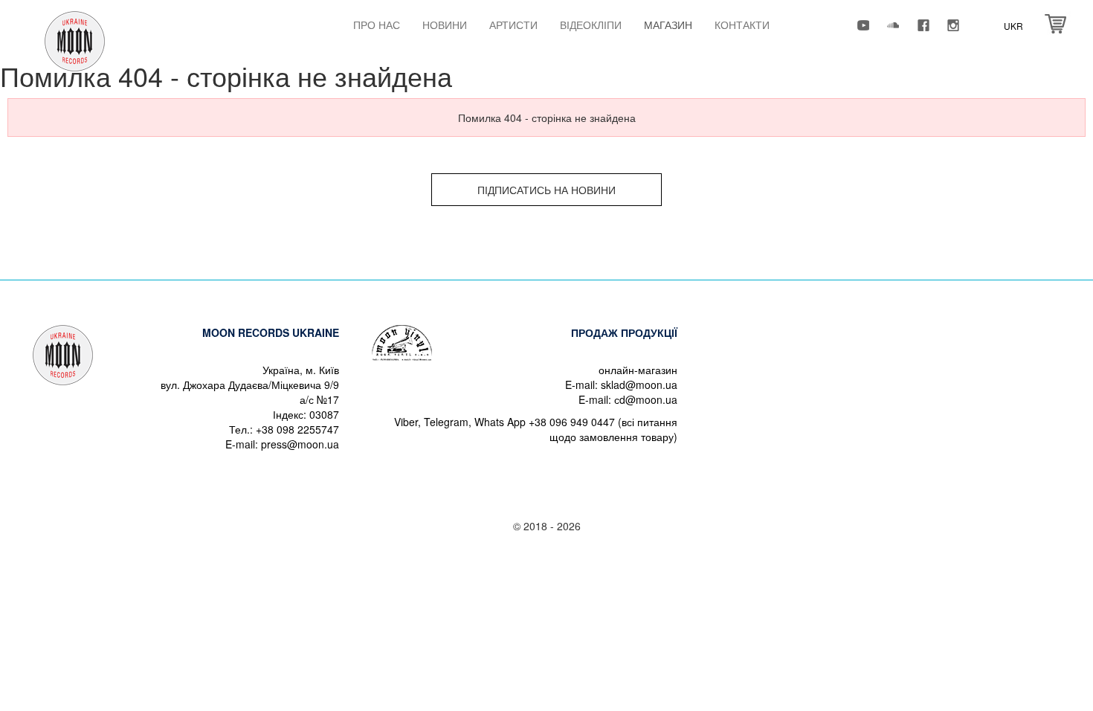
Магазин (668, 24)
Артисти (513, 24)
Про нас (376, 24)
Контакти (742, 24)
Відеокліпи (591, 24)
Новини (444, 24)
